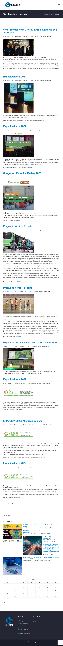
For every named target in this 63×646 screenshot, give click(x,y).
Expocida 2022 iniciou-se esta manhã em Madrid (30, 342)
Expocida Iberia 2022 (14, 379)
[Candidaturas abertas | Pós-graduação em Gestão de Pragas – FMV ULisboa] (12, 533)
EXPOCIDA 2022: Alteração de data (22, 421)
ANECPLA (19, 282)
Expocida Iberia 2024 (14, 76)
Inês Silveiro (24, 36)
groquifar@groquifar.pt (24, 634)
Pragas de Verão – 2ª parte (17, 226)
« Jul (4, 603)
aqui (31, 167)
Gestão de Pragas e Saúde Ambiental (43, 36)
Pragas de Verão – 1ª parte (17, 287)
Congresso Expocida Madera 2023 (22, 173)
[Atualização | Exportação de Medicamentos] (32, 545)
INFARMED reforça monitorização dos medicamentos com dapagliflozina (38, 531)
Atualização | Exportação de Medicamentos (50, 537)
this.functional (41, 642)
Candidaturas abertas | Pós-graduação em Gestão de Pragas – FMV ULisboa (40, 525)
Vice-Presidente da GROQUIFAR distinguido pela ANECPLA (30, 31)
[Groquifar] (12, 5)
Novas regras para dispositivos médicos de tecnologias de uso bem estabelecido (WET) (41, 558)
